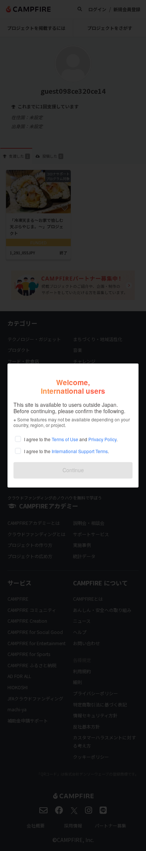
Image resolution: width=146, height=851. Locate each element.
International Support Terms (80, 451)
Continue (73, 470)
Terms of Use (65, 439)
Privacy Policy (102, 439)
